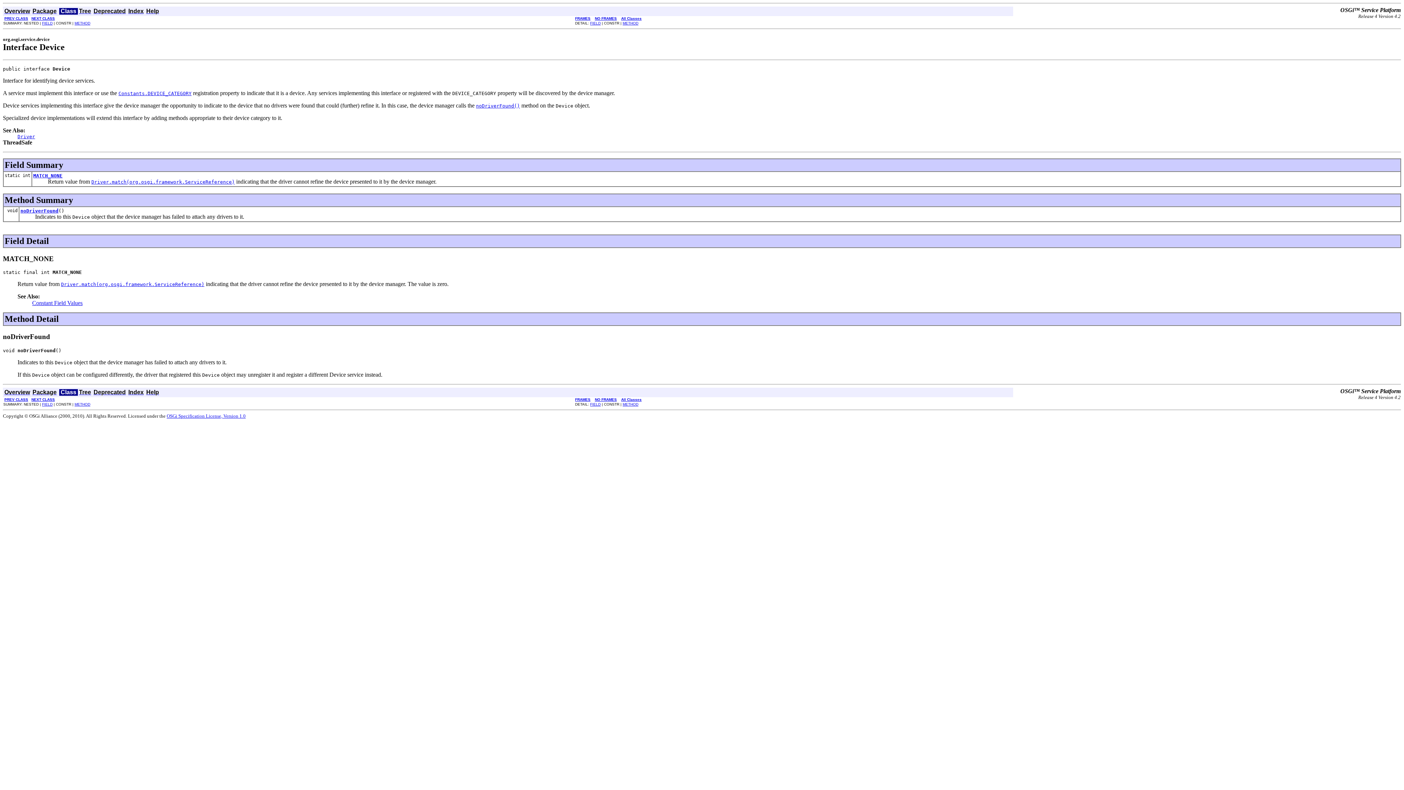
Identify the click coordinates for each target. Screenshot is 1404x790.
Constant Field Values (57, 303)
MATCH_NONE (48, 175)
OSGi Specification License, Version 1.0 (206, 416)
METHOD (82, 23)
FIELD (47, 23)
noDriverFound (39, 211)
